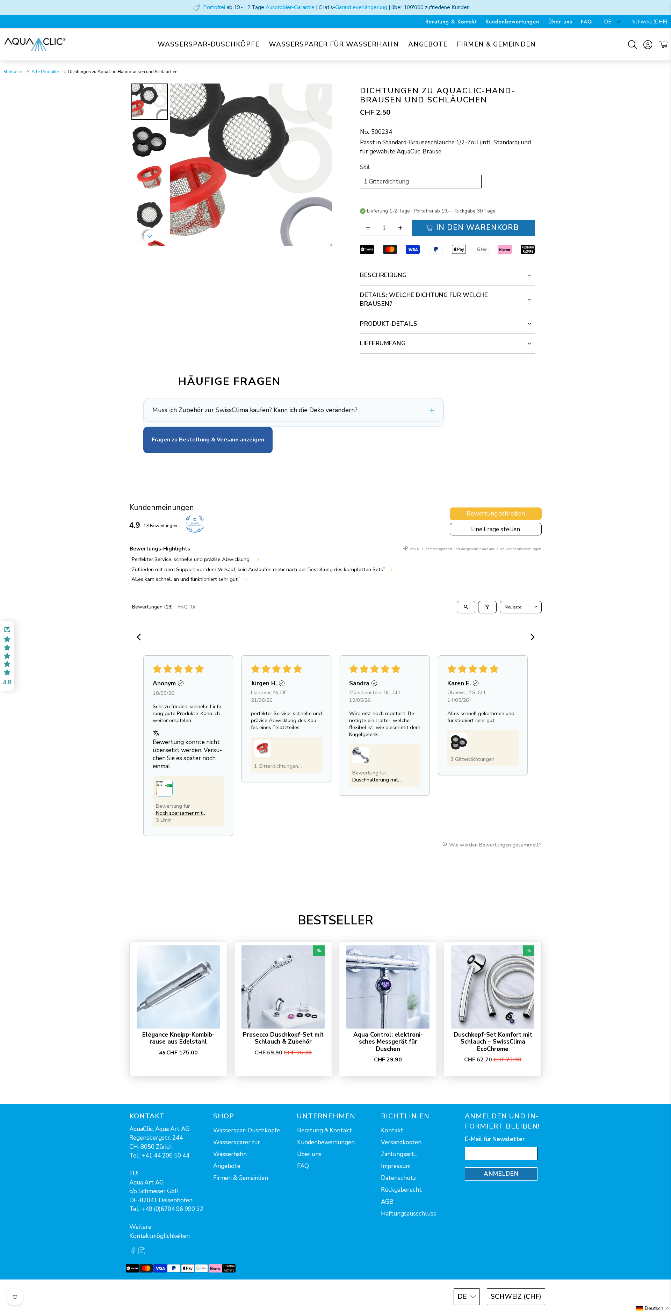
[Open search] (466, 607)
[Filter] (487, 607)
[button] (164, 788)
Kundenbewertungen (512, 22)
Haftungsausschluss (408, 1214)
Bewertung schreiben (496, 514)
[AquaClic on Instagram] (141, 1253)
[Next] (322, 164)
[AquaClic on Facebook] (132, 1253)
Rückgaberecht (401, 1190)
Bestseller (335, 920)
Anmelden (501, 1174)
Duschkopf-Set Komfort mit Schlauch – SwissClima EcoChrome (493, 1042)
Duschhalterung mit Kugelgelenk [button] (375, 779)
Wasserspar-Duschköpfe (208, 44)
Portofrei (214, 7)
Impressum (396, 1166)
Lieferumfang (382, 343)
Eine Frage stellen (495, 529)
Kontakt (392, 1130)
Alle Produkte (45, 72)
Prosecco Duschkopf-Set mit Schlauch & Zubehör (283, 1038)
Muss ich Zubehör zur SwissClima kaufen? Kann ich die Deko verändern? (255, 410)
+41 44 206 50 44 (165, 1156)
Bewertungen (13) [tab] (152, 607)
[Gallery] (230, 165)
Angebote (427, 44)
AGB (387, 1202)
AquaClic (155, 1295)
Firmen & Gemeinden (496, 44)
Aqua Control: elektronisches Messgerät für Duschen (388, 1042)
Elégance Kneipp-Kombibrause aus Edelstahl (178, 1038)
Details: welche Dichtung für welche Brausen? (424, 299)
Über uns (560, 22)
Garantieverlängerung (361, 7)
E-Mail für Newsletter (495, 1139)
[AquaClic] (34, 44)
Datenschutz (398, 1178)
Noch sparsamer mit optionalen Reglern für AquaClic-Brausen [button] (180, 812)
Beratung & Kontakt (451, 22)
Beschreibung (383, 275)
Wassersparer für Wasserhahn (334, 44)
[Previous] (140, 637)
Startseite (12, 72)
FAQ (586, 22)
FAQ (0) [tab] (186, 607)
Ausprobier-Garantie (290, 7)
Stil (365, 167)
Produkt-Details (389, 324)
